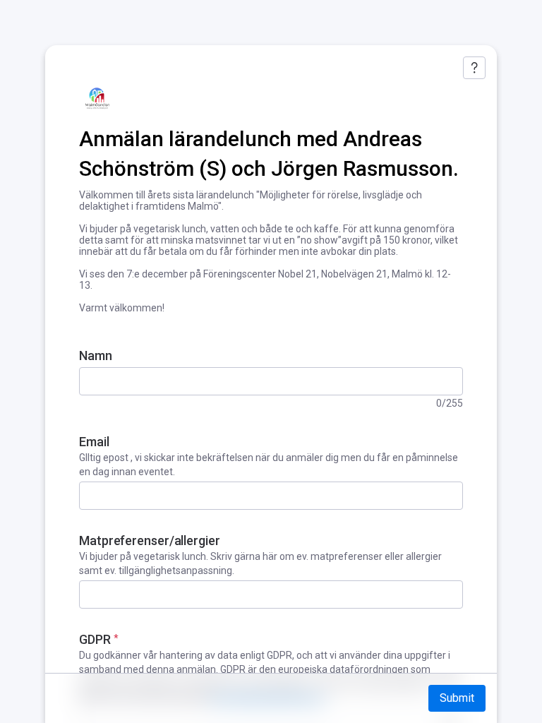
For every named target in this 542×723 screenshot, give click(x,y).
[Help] (474, 67)
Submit (457, 698)
